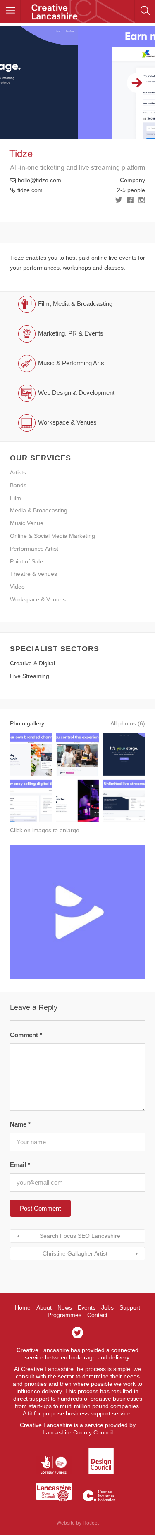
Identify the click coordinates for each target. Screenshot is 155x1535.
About (44, 1307)
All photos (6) (127, 723)
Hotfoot (91, 1523)
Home (23, 1307)
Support (129, 1307)
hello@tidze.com (39, 180)
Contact (97, 1315)
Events (86, 1307)
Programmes (64, 1315)
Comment (26, 1034)
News (64, 1307)
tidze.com (30, 190)
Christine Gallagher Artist (75, 1253)
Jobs (107, 1307)
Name (20, 1124)
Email (20, 1164)
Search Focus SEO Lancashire (80, 1235)
